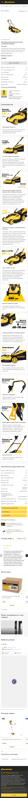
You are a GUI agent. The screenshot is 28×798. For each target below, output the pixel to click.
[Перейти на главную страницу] (10, 2)
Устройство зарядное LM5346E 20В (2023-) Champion (11, 597)
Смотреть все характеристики (8, 87)
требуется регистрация (14, 98)
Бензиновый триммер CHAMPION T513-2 (12, 739)
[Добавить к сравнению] (21, 593)
